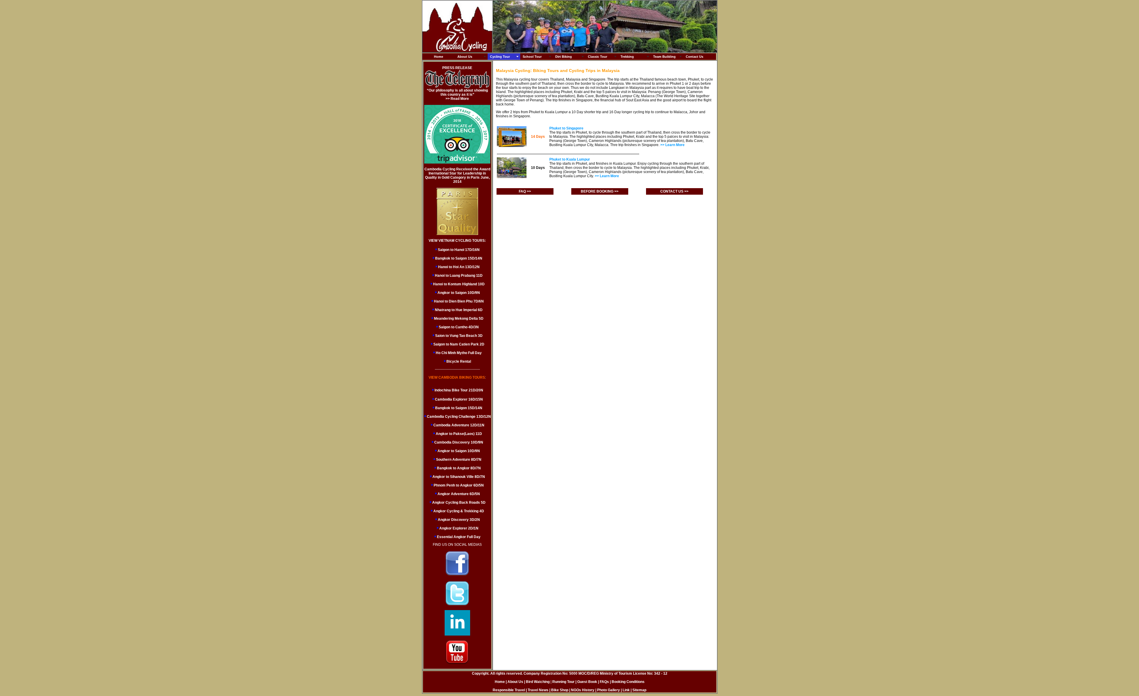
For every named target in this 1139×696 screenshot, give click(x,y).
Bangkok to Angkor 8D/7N (458, 468)
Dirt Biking (563, 56)
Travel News (538, 690)
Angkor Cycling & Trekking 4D (458, 511)
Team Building (664, 56)
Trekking (627, 56)
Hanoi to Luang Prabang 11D (459, 275)
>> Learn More (672, 145)
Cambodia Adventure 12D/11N (458, 425)
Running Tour (563, 682)
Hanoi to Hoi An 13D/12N (459, 267)
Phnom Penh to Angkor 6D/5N (458, 485)
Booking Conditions (628, 682)
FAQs (604, 682)
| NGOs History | (582, 690)
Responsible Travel (509, 690)
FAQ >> (525, 191)
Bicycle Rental (458, 361)
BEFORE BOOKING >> (599, 191)
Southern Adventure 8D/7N (458, 459)
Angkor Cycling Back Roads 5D (458, 502)
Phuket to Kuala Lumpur (569, 159)
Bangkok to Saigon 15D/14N (458, 258)
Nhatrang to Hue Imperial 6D (459, 310)
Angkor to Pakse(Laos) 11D (458, 434)
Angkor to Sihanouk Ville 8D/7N (458, 477)
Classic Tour (597, 56)
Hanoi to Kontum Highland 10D (459, 284)
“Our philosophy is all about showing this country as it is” (457, 92)
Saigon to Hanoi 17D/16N (459, 250)
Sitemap (639, 690)
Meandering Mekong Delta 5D (458, 318)
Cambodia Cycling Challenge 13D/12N (458, 417)
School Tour (532, 56)
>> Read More (457, 99)
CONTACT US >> (674, 191)
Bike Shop (559, 690)
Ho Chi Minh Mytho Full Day (459, 353)
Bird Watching (538, 682)
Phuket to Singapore (566, 128)
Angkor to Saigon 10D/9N (459, 293)
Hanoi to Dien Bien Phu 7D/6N (459, 301)
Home (438, 56)
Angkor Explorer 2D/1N (458, 528)
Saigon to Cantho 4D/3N (459, 327)
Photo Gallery (608, 690)
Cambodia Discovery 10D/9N (458, 442)
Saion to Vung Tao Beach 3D (459, 336)
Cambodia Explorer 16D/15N (459, 399)
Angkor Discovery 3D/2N (458, 520)
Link (626, 690)
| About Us (514, 682)
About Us (464, 56)
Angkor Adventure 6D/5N (458, 494)
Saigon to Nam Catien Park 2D (458, 344)
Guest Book (587, 682)
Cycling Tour (500, 56)
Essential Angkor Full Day (458, 537)
